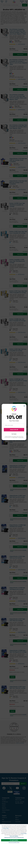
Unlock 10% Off (14, 429)
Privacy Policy (6, 828)
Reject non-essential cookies (14, 842)
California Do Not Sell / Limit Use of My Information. (14, 837)
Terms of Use (21, 437)
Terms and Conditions (14, 836)
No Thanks (14, 433)
